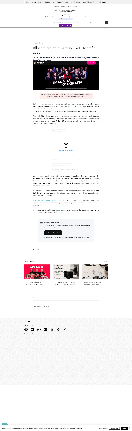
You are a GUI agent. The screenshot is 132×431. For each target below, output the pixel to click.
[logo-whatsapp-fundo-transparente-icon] (39, 329)
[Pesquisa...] (106, 22)
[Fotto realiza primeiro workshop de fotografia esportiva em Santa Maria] (37, 271)
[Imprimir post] (38, 249)
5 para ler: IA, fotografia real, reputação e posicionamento (65, 283)
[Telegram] (32, 329)
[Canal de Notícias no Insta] (26, 329)
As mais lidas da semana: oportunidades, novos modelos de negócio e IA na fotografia (94, 283)
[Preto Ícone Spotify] (58, 329)
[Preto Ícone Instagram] (52, 329)
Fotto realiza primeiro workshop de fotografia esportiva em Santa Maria (35, 283)
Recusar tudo (114, 428)
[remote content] (66, 96)
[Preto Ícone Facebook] (65, 329)
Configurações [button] (103, 428)
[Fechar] (130, 428)
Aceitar (124, 428)
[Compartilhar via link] (33, 249)
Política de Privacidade (76, 428)
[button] (106, 28)
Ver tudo (105, 261)
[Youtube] (45, 329)
